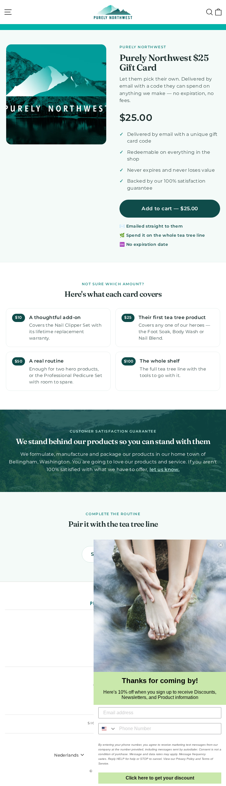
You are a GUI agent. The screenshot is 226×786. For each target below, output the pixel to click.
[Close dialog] (221, 545)
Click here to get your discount (160, 777)
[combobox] (107, 728)
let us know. (164, 469)
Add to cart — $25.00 (170, 208)
